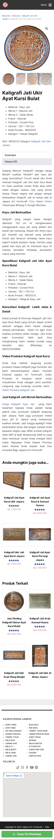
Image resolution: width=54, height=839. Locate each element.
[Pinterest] (36, 767)
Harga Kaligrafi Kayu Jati (18, 404)
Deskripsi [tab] (10, 155)
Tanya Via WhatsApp (28, 834)
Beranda (6, 16)
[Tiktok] (17, 767)
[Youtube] (31, 767)
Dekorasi (16, 16)
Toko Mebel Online (40, 201)
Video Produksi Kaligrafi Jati (18, 390)
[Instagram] (22, 767)
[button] (46, 28)
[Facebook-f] (27, 767)
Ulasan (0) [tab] (11, 161)
